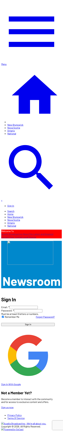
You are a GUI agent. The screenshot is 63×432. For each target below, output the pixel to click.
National (11, 133)
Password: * (7, 310)
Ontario (11, 130)
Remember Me (12, 316)
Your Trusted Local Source (22, 236)
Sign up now (7, 407)
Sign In (28, 324)
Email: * (5, 307)
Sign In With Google (11, 384)
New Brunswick (15, 124)
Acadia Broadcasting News (15, 234)
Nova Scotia (13, 127)
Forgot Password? (45, 316)
